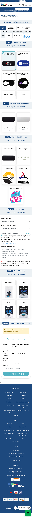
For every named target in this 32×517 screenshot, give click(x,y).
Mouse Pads (9, 392)
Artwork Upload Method (8, 225)
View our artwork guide (8, 243)
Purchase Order (9, 430)
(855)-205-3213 (18, 469)
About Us (9, 423)
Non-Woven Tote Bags (9, 411)
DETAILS (27, 1)
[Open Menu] (30, 5)
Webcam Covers (12, 15)
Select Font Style (6, 219)
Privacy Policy (16, 450)
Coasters (23, 392)
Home (3, 15)
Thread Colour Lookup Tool (22, 434)
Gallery (23, 423)
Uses (22, 438)
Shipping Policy (16, 460)
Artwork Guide (16, 442)
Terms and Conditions (16, 457)
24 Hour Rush (9, 438)
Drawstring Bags (9, 405)
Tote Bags (9, 402)
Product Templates (23, 430)
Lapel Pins (23, 395)
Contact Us (22, 427)
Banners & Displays (23, 410)
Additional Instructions (8, 246)
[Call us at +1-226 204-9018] (26, 5)
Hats (9, 399)
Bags (22, 399)
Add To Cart (17, 373)
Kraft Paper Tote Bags (23, 406)
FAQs (9, 427)
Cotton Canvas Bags (22, 402)
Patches (9, 395)
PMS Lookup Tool (9, 433)
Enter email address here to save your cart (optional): (16, 365)
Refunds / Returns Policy (16, 453)
